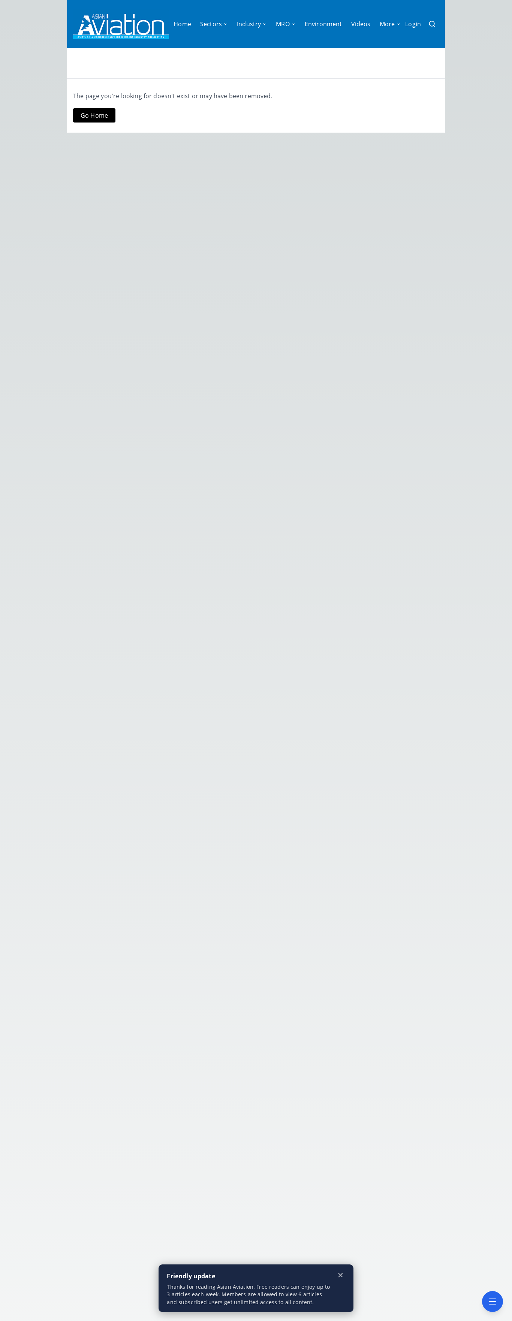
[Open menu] (492, 1301)
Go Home (94, 115)
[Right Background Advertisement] (478, 660)
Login (413, 24)
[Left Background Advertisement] (33, 660)
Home (182, 24)
